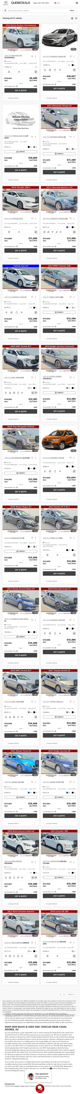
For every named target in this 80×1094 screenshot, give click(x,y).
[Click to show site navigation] (77, 3)
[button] (37, 37)
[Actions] (35, 56)
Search (72, 10)
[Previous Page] (60, 994)
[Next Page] (64, 994)
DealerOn (17, 1086)
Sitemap (22, 1086)
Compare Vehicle (13, 98)
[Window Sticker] (36, 392)
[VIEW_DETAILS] (21, 118)
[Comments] (36, 72)
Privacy (27, 1086)
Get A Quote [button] (21, 90)
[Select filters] (72, 18)
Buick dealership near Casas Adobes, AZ (39, 1035)
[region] (20, 86)
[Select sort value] (75, 18)
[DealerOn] (10, 1084)
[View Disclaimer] (19, 72)
